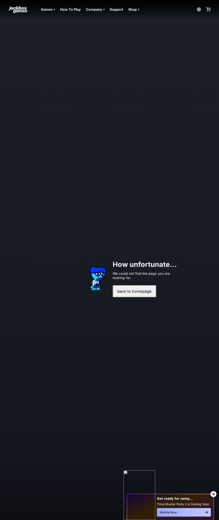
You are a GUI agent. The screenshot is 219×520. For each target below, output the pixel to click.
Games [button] (47, 9)
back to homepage (134, 291)
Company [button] (94, 9)
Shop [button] (132, 9)
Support (116, 9)
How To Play (70, 9)
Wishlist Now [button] (168, 512)
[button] (48, 9)
